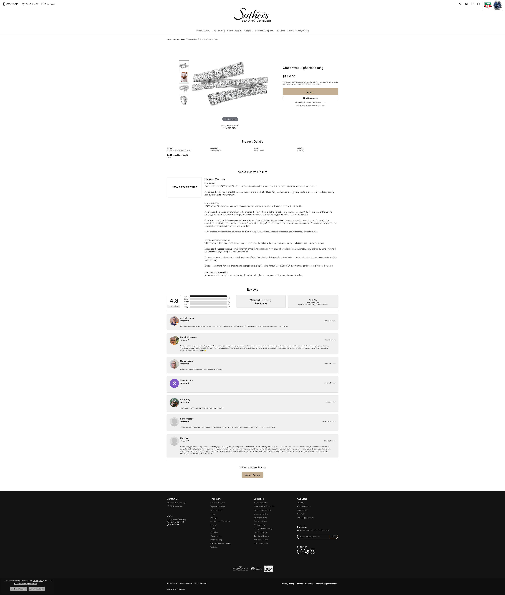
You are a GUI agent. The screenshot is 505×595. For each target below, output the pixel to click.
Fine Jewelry (219, 30)
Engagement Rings (273, 275)
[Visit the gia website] (256, 568)
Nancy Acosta (186, 360)
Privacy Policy (288, 583)
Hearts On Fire (259, 150)
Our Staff (300, 514)
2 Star (186, 304)
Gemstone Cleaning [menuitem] (261, 536)
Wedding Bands (257, 275)
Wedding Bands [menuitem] (216, 510)
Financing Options (304, 506)
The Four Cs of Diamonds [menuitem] (264, 506)
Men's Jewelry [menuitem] (215, 536)
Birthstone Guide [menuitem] (260, 517)
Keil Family (185, 399)
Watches (248, 30)
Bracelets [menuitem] (214, 532)
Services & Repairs (264, 30)
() (229, 296)
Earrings (239, 275)
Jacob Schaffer (187, 317)
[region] (230, 83)
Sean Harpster (186, 380)
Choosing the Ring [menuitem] (261, 514)
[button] (460, 4)
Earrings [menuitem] (213, 517)
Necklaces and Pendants (215, 275)
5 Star (186, 296)
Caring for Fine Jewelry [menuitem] (263, 528)
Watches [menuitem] (213, 547)
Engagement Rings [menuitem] (217, 506)
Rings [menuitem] (212, 514)
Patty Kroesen (186, 418)
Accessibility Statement (326, 583)
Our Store (280, 30)
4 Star (186, 299)
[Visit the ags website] (240, 568)
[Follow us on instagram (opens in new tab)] (306, 551)
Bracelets (231, 275)
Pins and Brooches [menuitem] (217, 502)
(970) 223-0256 (229, 128)
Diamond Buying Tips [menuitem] (262, 510)
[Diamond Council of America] (268, 569)
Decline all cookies (18, 589)
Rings (183, 39)
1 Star (187, 307)
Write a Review (252, 474)
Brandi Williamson (188, 337)
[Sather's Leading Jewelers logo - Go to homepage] (252, 15)
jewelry (176, 39)
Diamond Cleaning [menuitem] (261, 532)
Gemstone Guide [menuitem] (260, 521)
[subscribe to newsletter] (334, 536)
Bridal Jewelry (203, 30)
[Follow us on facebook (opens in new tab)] (299, 551)
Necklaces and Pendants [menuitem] (220, 521)
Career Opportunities (305, 517)
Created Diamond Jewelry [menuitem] (220, 543)
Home (169, 39)
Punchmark (181, 589)
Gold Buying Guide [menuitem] (261, 543)
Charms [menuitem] (213, 525)
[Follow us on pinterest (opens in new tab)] (312, 551)
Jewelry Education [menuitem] (261, 502)
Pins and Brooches (294, 275)
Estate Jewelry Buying (298, 30)
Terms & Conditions (304, 583)
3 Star (186, 301)
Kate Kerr (184, 437)
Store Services (302, 510)
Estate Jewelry (234, 30)
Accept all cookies (36, 589)
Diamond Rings (192, 39)
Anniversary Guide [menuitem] (261, 539)
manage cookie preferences (25, 584)
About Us (300, 502)
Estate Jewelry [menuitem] (216, 539)
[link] (11, 4)
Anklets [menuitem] (213, 528)
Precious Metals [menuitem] (260, 525)
